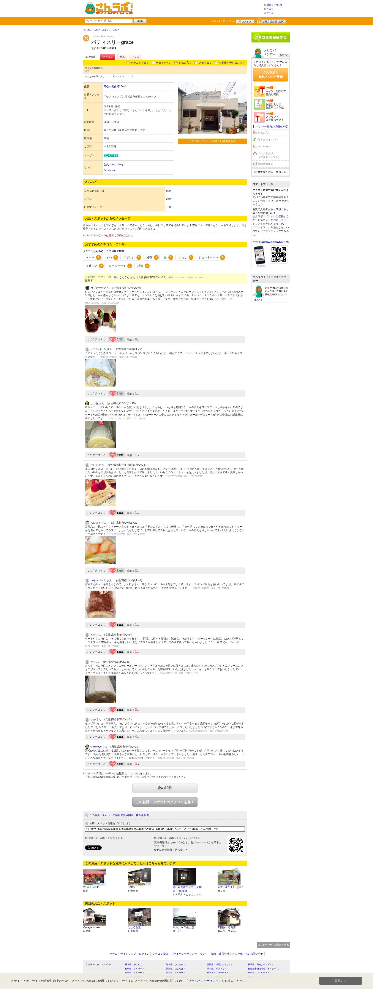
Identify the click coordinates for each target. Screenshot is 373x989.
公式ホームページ (114, 164)
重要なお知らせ (274, 4)
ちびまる (95, 522)
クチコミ (108, 56)
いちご (185, 257)
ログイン (245, 21)
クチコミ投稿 (160, 953)
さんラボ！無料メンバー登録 (271, 74)
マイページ (264, 146)
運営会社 (224, 953)
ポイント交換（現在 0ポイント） (269, 155)
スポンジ (131, 257)
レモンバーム (98, 349)
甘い (111, 257)
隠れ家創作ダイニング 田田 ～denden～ (187, 889)
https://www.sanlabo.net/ (271, 242)
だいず (94, 464)
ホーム (270, 13)
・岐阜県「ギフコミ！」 (217, 968)
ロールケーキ (120, 265)
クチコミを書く (140, 62)
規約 (213, 953)
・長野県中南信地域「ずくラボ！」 (263, 968)
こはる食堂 (134, 927)
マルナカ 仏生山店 (183, 927)
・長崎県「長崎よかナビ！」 (260, 964)
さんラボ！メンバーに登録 (268, 216)
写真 (122, 56)
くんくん (124, 277)
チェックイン (164, 62)
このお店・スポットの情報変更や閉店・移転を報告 (119, 815)
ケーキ (92, 257)
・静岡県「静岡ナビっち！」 (219, 964)
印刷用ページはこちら (232, 62)
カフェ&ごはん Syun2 (230, 887)
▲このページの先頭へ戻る (273, 944)
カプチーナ (96, 287)
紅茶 (152, 257)
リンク (204, 953)
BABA (131, 887)
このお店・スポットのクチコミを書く (165, 802)
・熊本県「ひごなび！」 (176, 964)
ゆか (93, 719)
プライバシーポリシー (184, 953)
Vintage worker (92, 927)
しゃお (94, 403)
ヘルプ (270, 9)
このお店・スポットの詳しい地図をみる (212, 141)
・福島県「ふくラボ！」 (135, 968)
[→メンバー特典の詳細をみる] (270, 126)
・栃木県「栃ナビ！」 (133, 964)
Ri (91, 661)
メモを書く (205, 62)
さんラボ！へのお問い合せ (247, 953)
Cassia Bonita (91, 887)
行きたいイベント (268, 139)
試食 (143, 265)
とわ (93, 634)
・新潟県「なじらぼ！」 (176, 968)
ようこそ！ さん (223, 20)
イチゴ (136, 56)
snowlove (96, 746)
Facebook (109, 170)
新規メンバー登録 (271, 21)
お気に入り (185, 62)
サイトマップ (128, 953)
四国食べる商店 (227, 927)
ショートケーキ (211, 257)
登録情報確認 (265, 163)
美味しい (94, 265)
